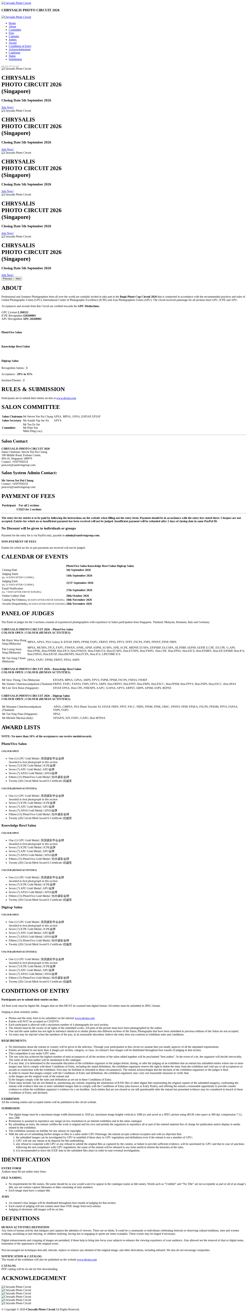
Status (12, 55)
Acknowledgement (20, 49)
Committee (15, 29)
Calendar (14, 36)
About (12, 26)
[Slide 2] (6, 66)
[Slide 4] (13, 66)
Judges (13, 39)
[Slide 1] (2, 66)
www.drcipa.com (66, 398)
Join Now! (7, 107)
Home (12, 23)
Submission (15, 59)
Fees (11, 33)
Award (13, 42)
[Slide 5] (17, 66)
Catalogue (14, 52)
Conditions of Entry (20, 46)
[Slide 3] (10, 66)
